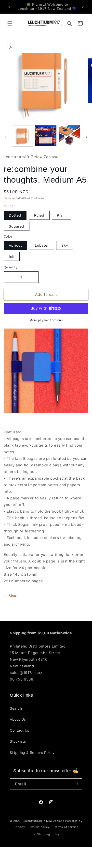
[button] (9, 23)
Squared (16, 226)
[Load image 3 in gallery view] (69, 135)
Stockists (18, 741)
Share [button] (14, 596)
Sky (64, 245)
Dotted (15, 215)
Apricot (15, 245)
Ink (11, 256)
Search (16, 708)
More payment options (46, 320)
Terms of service (66, 827)
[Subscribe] (76, 784)
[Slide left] (5, 137)
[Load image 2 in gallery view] (45, 135)
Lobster (42, 245)
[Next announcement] (83, 6)
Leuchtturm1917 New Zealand (43, 821)
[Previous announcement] (9, 6)
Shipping (9, 198)
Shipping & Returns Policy (32, 752)
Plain (61, 215)
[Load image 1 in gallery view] (22, 135)
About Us (18, 719)
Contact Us (19, 730)
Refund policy (40, 827)
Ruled (39, 215)
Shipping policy (48, 834)
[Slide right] (86, 137)
